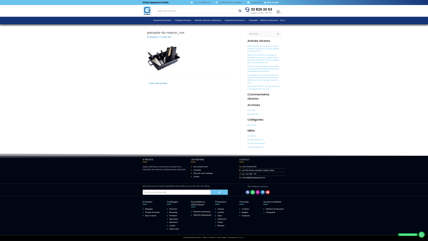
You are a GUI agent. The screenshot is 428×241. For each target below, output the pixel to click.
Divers (282, 20)
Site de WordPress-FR (255, 147)
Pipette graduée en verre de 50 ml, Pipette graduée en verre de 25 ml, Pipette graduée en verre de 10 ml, (263, 48)
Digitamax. (241, 237)
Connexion (251, 136)
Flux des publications (255, 140)
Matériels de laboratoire (269, 20)
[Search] (240, 10)
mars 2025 (251, 110)
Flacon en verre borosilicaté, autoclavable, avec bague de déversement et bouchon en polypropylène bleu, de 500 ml (263, 68)
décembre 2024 (253, 114)
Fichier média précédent (157, 83)
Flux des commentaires (256, 143)
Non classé (251, 125)
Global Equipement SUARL (156, 2)
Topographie (253, 20)
